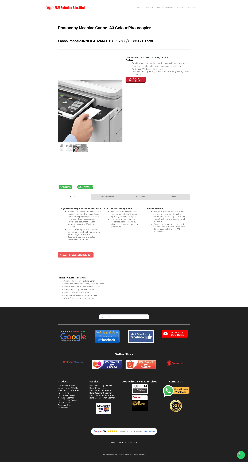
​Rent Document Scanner (100, 393)
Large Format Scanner (68, 400)
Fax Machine (63, 393)
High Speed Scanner (67, 395)
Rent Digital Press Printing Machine (80, 295)
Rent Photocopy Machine (101, 385)
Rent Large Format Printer (101, 395)
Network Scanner (66, 398)
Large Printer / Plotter (68, 388)
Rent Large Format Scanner (102, 398)
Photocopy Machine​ (67, 385)
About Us (121, 442)
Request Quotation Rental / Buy (75, 255)
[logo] (71, 7)
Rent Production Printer (100, 390)
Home (112, 442)
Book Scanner (64, 402)
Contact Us (133, 442)
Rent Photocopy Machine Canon (79, 289)
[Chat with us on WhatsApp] (241, 455)
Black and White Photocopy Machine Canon (84, 283)
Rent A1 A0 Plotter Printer (76, 292)
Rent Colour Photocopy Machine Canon (82, 286)
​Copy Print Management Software (80, 298)
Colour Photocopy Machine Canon (79, 281)
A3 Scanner (63, 407)
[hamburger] (102, 8)
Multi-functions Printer (68, 390)
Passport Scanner (66, 405)
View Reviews (149, 431)
